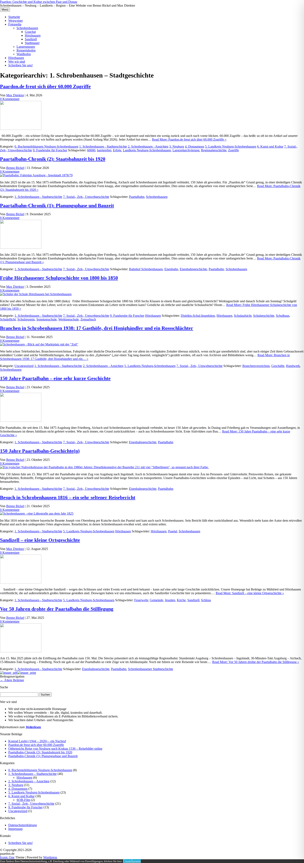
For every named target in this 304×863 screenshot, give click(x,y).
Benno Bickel (15, 168)
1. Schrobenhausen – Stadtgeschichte (32, 774)
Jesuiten (170, 600)
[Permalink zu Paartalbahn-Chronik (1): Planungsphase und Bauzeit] (20, 247)
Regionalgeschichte (213, 150)
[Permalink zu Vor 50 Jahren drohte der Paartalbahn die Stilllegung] (20, 651)
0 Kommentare (9, 99)
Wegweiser (15, 20)
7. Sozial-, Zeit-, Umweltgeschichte (86, 196)
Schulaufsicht (242, 315)
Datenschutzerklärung (22, 825)
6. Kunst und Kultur (270, 146)
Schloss (206, 600)
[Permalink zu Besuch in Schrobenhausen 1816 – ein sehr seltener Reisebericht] (36, 513)
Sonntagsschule (46, 319)
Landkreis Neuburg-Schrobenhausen (147, 150)
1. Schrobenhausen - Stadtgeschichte (103, 146)
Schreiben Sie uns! (20, 65)
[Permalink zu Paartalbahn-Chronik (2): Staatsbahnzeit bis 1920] (36, 175)
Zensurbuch (88, 319)
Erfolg (117, 150)
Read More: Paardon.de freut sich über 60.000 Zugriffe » (189, 139)
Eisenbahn (171, 269)
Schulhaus (282, 315)
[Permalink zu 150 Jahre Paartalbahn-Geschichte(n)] (104, 467)
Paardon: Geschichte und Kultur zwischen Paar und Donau (38, 2)
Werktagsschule (68, 319)
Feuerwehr (141, 600)
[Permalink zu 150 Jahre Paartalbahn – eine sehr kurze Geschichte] (20, 420)
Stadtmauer (32, 43)
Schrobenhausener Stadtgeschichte (150, 669)
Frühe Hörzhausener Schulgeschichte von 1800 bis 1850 (59, 278)
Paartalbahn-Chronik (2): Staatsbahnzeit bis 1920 (52, 159)
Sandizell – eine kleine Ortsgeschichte (40, 540)
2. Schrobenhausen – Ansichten (28, 781)
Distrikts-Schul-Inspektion (198, 315)
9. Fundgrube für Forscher (50, 150)
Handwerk (293, 366)
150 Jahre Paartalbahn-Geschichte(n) (40, 451)
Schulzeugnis (26, 319)
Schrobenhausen (27, 28)
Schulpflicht (8, 319)
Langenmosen (26, 46)
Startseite (14, 17)
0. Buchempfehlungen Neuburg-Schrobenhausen (46, 146)
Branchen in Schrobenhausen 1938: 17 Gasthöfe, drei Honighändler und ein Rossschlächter (96, 328)
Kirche (181, 600)
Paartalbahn (136, 196)
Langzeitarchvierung (185, 150)
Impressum (15, 829)
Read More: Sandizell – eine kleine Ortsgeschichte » (250, 593)
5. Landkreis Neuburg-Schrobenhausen (230, 146)
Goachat (30, 31)
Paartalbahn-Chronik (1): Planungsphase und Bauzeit (57, 205)
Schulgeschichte (263, 315)
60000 (91, 150)
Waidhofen (24, 54)
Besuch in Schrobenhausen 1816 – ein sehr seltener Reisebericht (67, 497)
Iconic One (7, 857)
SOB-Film (23, 800)
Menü (5, 9)
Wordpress (50, 857)
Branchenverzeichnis (256, 366)
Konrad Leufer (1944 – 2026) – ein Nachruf (37, 741)
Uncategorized (24, 366)
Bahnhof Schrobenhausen (146, 269)
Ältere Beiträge (12, 680)
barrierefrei (104, 150)
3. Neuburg (176, 146)
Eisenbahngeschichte (193, 269)
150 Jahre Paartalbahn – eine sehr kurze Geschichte (55, 378)
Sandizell (31, 39)
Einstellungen (132, 861)
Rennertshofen (26, 50)
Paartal (172, 531)
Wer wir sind (16, 61)
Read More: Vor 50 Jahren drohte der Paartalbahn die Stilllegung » (255, 662)
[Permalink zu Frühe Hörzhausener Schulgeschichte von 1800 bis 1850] (36, 294)
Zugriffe (233, 150)
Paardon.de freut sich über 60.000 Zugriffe (45, 86)
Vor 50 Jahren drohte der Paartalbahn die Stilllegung (56, 609)
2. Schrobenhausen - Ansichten (148, 146)
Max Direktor (15, 95)
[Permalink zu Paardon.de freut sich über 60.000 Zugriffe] (20, 128)
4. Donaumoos (194, 146)
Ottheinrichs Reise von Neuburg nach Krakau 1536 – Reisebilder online (55, 748)
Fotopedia (14, 24)
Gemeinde (156, 600)
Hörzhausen (33, 35)
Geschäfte (277, 366)
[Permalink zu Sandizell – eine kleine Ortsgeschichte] (20, 582)
